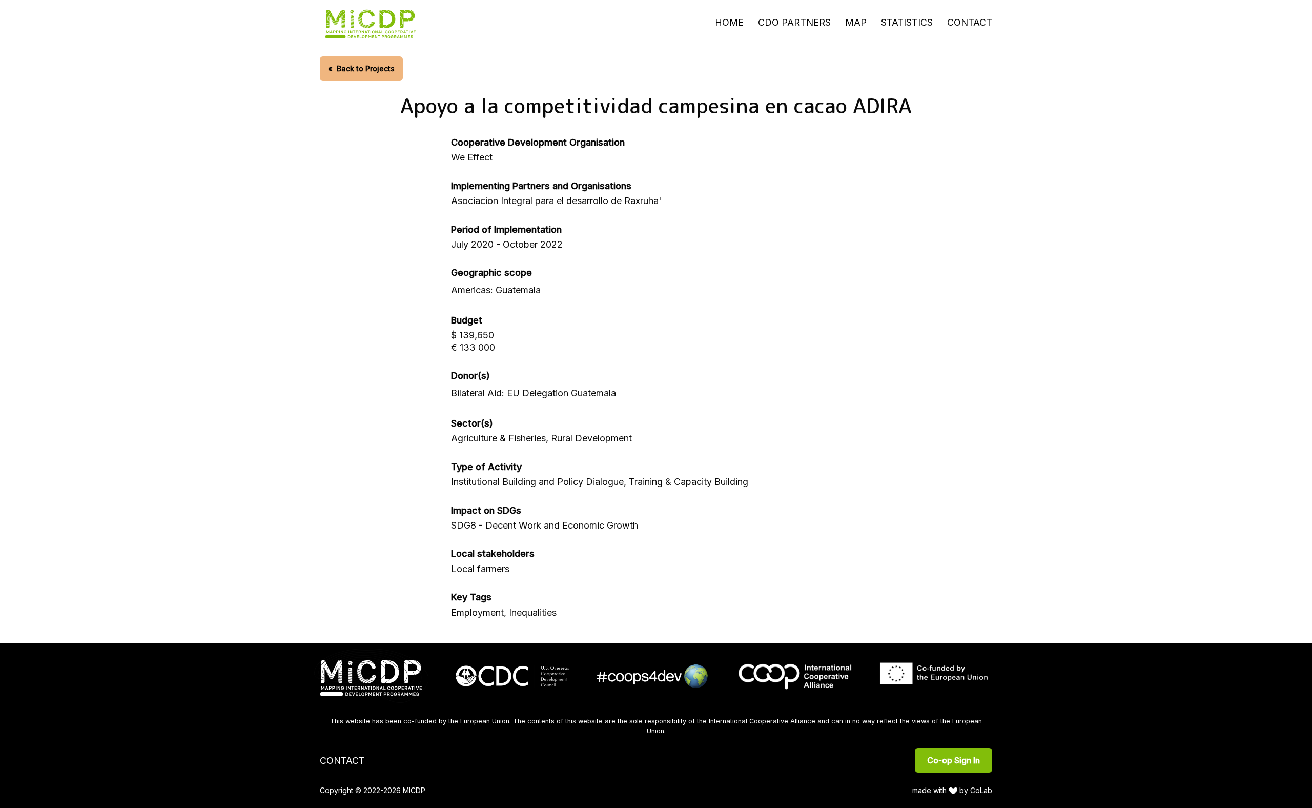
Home (729, 22)
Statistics (907, 22)
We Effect (472, 157)
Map (856, 22)
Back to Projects (361, 68)
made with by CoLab (952, 790)
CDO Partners (794, 22)
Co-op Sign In (953, 760)
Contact (969, 22)
